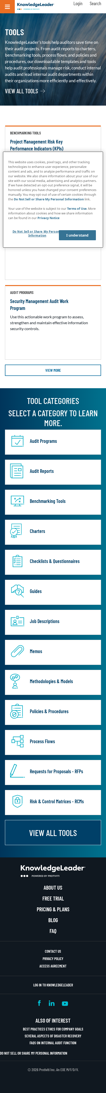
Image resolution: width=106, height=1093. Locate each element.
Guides (36, 591)
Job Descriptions (44, 621)
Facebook (39, 1003)
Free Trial (53, 898)
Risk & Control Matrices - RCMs (57, 801)
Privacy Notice (48, 218)
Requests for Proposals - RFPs (56, 771)
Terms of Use (77, 209)
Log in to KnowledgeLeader (53, 985)
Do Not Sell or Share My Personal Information (33, 1053)
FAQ (53, 931)
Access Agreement (53, 966)
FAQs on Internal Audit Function (53, 1043)
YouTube (65, 1003)
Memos (36, 651)
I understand (77, 235)
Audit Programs (43, 441)
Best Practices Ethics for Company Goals (53, 1029)
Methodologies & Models (51, 681)
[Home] (35, 7)
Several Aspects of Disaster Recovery (53, 1036)
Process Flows (42, 741)
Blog (53, 920)
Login (77, 3)
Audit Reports (42, 471)
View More (53, 370)
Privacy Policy (53, 958)
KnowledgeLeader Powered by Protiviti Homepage (53, 871)
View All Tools (21, 91)
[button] (7, 6)
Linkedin (51, 1003)
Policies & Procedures (49, 711)
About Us (53, 887)
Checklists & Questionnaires (55, 561)
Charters (37, 531)
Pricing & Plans (53, 909)
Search (95, 3)
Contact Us (53, 951)
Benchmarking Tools (48, 501)
